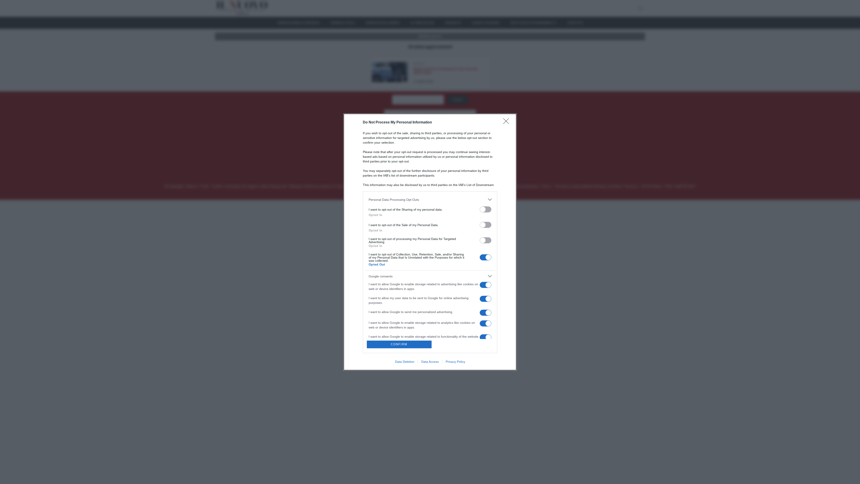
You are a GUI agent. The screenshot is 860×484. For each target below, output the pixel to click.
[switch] (485, 209)
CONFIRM (399, 344)
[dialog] (430, 242)
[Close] (507, 122)
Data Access (430, 361)
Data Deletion (404, 361)
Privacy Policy (455, 361)
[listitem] (430, 199)
